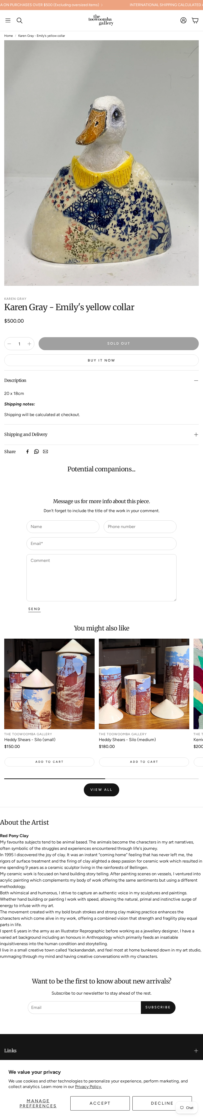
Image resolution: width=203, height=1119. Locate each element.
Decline (162, 1103)
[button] (8, 20)
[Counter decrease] (9, 344)
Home (8, 36)
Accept (100, 1103)
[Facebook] (27, 451)
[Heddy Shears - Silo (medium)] (144, 684)
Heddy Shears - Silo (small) (30, 739)
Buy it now (102, 360)
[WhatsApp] (36, 451)
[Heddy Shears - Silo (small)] (49, 684)
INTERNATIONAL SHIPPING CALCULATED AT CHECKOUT (141, 5)
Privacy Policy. (88, 1086)
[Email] (45, 451)
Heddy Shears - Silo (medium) (127, 739)
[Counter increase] (29, 344)
